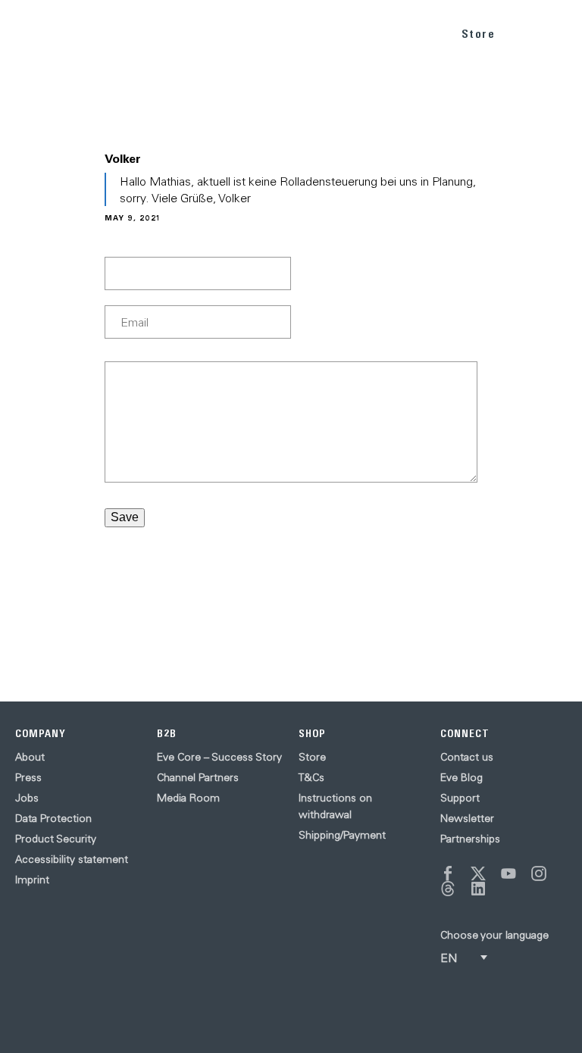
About (30, 757)
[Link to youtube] (508, 873)
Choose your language (494, 935)
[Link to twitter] (478, 873)
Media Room (188, 798)
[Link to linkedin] (478, 888)
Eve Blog (461, 777)
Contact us (466, 757)
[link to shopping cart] (526, 31)
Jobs (27, 798)
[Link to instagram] (538, 873)
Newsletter (467, 818)
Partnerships (470, 838)
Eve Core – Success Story (219, 757)
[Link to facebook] (447, 873)
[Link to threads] (447, 888)
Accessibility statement (71, 859)
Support (460, 798)
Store (479, 34)
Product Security (55, 838)
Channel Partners (198, 777)
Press (28, 777)
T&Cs (311, 777)
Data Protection (53, 818)
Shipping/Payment (342, 835)
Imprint (32, 879)
